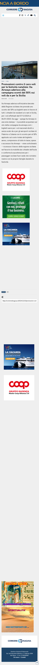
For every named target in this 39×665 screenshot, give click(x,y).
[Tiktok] (28, 15)
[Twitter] (25, 15)
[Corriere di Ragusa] (19, 11)
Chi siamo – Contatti (19, 657)
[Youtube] (31, 15)
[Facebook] (19, 15)
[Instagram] (22, 15)
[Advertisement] (19, 39)
